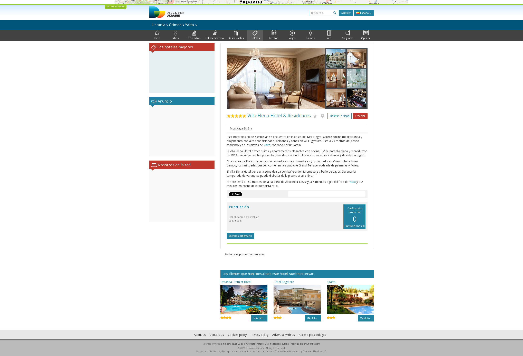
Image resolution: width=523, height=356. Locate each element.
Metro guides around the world (306, 343)
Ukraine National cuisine (277, 343)
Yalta (267, 145)
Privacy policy (259, 335)
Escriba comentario (240, 236)
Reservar (360, 116)
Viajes (292, 38)
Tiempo (310, 38)
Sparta (331, 282)
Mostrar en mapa (339, 116)
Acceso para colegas (312, 335)
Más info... (259, 318)
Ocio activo (194, 38)
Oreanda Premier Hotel (235, 282)
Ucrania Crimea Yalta (173, 24)
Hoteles (255, 38)
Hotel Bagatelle (284, 282)
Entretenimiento (215, 38)
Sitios (175, 38)
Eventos (273, 38)
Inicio (157, 38)
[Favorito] (316, 115)
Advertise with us (283, 335)
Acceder (346, 13)
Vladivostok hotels (254, 343)
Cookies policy (237, 335)
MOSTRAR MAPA (115, 6)
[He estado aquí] (323, 115)
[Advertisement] (181, 130)
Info (329, 38)
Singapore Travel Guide (232, 343)
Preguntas (347, 38)
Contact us (217, 335)
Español (365, 13)
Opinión (366, 38)
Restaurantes (236, 38)
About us (200, 335)
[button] (234, 78)
